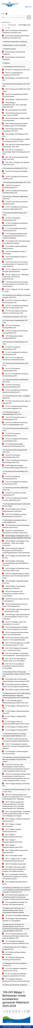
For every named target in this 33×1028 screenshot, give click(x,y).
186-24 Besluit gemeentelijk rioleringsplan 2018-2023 (12, 130)
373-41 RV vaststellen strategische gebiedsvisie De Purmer (14, 969)
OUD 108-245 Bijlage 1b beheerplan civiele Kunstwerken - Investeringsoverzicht (15, 654)
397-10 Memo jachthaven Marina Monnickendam (14, 953)
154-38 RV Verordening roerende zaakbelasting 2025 (14, 494)
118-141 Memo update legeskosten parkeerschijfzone (14, 247)
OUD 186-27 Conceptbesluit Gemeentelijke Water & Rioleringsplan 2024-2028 (16, 152)
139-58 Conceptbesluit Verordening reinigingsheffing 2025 (14, 332)
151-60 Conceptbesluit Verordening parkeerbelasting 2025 (14, 224)
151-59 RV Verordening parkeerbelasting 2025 (11, 219)
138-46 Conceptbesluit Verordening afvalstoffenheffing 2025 (14, 192)
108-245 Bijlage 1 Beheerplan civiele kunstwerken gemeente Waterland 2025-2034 (16, 537)
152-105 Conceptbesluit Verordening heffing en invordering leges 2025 (15, 307)
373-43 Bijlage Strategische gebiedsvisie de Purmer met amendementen (16, 980)
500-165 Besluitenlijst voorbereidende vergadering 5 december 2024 (15, 37)
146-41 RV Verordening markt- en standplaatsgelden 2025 (14, 418)
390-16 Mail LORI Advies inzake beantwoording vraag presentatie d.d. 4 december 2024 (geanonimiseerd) (14, 869)
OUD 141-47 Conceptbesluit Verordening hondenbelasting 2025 (13, 358)
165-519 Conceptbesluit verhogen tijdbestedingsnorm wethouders (14, 515)
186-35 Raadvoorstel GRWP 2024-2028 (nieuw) (16, 90)
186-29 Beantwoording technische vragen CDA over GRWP (14, 114)
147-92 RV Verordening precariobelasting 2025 (11, 434)
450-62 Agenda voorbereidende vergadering (13, 53)
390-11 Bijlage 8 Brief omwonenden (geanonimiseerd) (15, 851)
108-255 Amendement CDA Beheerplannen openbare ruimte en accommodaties (13, 594)
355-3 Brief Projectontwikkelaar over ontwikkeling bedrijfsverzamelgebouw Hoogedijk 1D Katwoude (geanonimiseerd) (15, 897)
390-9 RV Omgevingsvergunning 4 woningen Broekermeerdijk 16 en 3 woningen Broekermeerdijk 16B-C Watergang (16, 797)
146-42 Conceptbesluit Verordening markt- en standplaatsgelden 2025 (14, 423)
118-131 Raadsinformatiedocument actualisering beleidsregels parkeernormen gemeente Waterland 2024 (15, 936)
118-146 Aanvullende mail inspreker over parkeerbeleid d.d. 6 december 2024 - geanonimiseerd (15, 284)
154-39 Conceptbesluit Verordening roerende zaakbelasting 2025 (14, 499)
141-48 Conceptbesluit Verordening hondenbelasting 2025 (14, 353)
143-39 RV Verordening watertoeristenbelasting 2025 (11, 386)
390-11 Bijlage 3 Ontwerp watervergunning (11, 825)
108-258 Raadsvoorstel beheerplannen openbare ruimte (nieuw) (16, 526)
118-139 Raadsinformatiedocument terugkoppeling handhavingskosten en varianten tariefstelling (14, 236)
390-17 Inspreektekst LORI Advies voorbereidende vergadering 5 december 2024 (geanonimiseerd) (15, 876)
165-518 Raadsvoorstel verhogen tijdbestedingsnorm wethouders (14, 510)
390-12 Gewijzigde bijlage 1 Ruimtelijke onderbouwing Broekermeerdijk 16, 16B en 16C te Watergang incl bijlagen (16, 814)
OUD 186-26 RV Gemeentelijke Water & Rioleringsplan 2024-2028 (16, 145)
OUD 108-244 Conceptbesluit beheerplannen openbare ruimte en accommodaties (13, 666)
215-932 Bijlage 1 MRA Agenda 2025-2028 (15, 707)
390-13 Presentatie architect (14, 855)
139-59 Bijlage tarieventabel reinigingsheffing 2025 (12, 337)
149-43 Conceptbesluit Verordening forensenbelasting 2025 (14, 483)
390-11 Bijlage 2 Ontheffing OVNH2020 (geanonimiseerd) (16, 820)
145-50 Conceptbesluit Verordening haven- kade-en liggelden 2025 (14, 407)
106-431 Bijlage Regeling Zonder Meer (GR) (16, 785)
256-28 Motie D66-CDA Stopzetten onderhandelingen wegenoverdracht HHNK (15, 680)
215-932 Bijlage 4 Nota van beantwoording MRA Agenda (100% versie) (15, 723)
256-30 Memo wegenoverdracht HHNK (17, 689)
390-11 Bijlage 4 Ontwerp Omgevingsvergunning (11, 830)
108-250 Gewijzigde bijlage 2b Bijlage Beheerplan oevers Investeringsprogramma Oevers (15, 576)
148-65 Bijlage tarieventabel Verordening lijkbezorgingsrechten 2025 (14, 466)
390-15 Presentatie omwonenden (15, 864)
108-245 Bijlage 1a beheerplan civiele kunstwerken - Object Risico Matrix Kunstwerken (15, 543)
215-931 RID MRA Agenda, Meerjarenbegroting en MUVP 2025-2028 (15, 702)
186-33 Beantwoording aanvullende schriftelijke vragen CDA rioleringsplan (15, 125)
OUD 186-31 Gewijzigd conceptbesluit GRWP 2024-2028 (15, 163)
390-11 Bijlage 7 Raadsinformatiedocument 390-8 (12, 846)
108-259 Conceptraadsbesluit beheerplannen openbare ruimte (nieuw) (14, 531)
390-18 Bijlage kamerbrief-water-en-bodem (15, 883)
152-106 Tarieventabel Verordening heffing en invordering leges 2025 (14, 312)
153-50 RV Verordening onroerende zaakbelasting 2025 (15, 203)
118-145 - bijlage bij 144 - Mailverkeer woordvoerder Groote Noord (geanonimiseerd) (15, 277)
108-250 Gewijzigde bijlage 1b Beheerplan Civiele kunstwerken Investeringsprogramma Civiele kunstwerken (16, 550)
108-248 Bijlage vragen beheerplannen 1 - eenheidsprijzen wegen (16, 610)
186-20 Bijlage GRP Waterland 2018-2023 (15, 135)
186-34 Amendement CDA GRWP (15, 110)
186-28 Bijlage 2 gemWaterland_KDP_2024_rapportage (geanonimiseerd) (14, 105)
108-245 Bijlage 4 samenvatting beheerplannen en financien (13, 587)
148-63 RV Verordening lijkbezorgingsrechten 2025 (11, 456)
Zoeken (3, 13)
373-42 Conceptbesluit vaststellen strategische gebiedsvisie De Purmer (14, 975)
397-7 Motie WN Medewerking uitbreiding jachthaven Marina (13, 958)
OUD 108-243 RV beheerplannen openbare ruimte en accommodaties (14, 660)
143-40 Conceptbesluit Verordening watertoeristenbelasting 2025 (14, 391)
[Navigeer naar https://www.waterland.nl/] (10, 6)
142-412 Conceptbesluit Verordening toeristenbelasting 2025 (15, 375)
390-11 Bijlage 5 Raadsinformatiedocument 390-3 (12, 836)
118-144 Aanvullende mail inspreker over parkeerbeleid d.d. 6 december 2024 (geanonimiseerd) (15, 264)
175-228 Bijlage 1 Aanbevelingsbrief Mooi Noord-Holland (15, 752)
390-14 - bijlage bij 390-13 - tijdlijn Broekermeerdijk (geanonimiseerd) (14, 860)
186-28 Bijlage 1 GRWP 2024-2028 (16, 99)
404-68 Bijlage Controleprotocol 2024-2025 (15, 79)
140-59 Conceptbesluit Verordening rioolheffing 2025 (14, 177)
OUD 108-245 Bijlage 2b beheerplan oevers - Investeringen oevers (15, 649)
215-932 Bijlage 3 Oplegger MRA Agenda (14, 717)
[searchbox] (13, 17)
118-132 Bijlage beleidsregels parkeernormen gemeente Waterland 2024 (15, 942)
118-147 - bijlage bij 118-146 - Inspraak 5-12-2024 (16, 290)
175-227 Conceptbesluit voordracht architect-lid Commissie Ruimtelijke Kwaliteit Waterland (16, 746)
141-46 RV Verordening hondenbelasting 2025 (11, 348)
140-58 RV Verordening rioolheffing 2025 (14, 172)
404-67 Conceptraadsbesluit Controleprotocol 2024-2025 (12, 74)
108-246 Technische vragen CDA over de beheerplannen (15, 600)
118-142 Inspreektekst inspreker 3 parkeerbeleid (14, 252)
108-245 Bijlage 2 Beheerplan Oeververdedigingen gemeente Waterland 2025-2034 (15, 563)
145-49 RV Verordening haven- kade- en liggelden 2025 (16, 402)
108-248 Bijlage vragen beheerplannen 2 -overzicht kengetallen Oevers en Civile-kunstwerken (16, 617)
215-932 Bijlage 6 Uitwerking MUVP (16, 730)
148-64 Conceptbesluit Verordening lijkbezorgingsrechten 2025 (14, 461)
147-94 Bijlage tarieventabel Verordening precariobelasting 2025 (13, 445)
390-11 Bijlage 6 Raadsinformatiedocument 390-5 (12, 841)
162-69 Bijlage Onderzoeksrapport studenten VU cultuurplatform (14, 919)
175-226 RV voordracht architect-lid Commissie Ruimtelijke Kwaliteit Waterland (15, 740)
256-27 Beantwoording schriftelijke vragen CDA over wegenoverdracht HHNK (15, 685)
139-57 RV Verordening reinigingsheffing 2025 (11, 326)
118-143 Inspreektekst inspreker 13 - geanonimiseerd (15, 258)
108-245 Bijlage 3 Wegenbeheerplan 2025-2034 (15, 582)
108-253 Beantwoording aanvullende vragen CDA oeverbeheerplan (15, 633)
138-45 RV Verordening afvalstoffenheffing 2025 (11, 186)
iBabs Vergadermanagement (11, 1026)
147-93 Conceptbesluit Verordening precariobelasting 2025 (14, 440)
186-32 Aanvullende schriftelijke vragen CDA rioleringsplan (16, 119)
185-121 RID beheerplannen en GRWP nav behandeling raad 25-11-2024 (16, 140)
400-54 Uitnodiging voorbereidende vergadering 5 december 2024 (14, 31)
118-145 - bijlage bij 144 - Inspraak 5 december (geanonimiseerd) (15, 270)
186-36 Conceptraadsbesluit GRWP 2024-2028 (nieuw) (15, 95)
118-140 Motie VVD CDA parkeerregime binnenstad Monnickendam (16, 242)
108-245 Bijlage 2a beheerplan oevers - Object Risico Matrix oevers (16, 569)
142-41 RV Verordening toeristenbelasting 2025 (11, 369)
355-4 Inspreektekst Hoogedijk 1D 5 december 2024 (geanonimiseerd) (15, 903)
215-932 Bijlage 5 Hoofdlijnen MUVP (16, 727)
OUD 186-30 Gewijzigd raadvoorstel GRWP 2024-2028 (15, 158)
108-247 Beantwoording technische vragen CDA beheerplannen (14, 605)
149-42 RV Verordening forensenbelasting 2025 (11, 477)
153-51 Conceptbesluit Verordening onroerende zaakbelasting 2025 (14, 208)
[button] (29, 17)
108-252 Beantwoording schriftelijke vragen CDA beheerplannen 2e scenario (15, 628)
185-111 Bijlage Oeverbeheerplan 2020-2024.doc (16, 557)
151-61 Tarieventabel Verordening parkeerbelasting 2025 (14, 229)
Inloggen (26, 1026)
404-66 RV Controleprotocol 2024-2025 (17, 69)
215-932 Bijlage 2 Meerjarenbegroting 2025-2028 (15, 712)
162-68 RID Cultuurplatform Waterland (17, 915)
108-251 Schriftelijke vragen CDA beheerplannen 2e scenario (14, 623)
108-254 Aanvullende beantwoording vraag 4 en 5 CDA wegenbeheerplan (15, 639)
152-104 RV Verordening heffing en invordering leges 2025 (14, 301)
